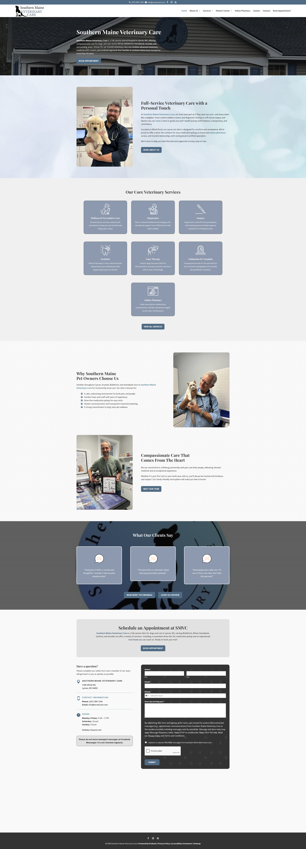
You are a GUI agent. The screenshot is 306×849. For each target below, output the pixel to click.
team (158, 120)
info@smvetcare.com (98, 704)
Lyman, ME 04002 (90, 688)
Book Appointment (282, 10)
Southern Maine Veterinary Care (91, 40)
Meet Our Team (151, 488)
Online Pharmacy (242, 10)
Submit (152, 762)
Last (187, 677)
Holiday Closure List (91, 729)
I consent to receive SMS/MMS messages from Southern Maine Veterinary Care (179, 742)
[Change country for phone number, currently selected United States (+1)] (147, 695)
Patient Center (223, 10)
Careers (256, 10)
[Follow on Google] (158, 838)
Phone (147, 692)
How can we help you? (155, 701)
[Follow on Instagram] (153, 838)
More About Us (151, 149)
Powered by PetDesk (147, 843)
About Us (194, 10)
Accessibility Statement (181, 843)
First (146, 677)
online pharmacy (218, 132)
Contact (266, 10)
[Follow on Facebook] (148, 838)
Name (148, 669)
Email (148, 682)
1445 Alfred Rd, (89, 684)
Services (207, 10)
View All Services (153, 326)
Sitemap (197, 843)
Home (184, 10)
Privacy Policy (154, 735)
